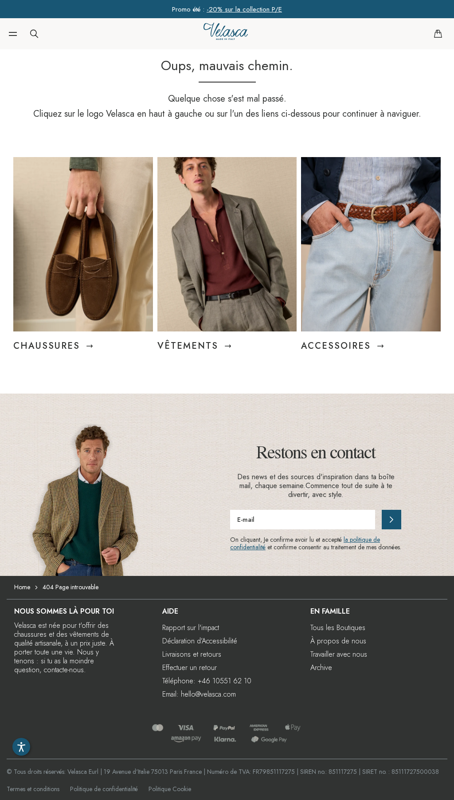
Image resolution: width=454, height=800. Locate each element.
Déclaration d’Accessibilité (199, 641)
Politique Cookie (170, 788)
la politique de (362, 539)
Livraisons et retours (191, 654)
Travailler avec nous (338, 654)
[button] (12, 33)
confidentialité (248, 547)
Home (22, 587)
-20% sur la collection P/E (244, 9)
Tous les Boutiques (337, 628)
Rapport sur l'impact (190, 628)
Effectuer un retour (189, 667)
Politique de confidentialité (104, 788)
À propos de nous (338, 641)
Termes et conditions (33, 788)
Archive (321, 667)
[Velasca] (226, 34)
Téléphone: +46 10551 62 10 (206, 681)
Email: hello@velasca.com (199, 694)
